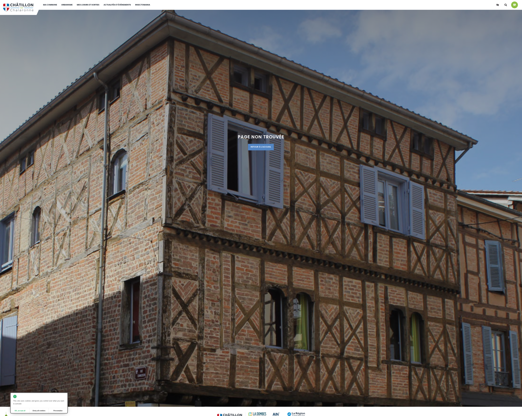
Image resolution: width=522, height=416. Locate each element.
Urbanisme (67, 5)
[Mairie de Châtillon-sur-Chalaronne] (18, 7)
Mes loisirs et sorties (88, 5)
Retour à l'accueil (261, 147)
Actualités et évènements (117, 5)
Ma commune (50, 5)
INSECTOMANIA (142, 5)
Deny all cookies (39, 411)
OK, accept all (20, 411)
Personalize (58, 411)
